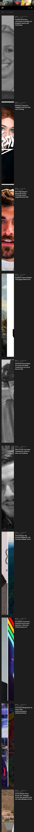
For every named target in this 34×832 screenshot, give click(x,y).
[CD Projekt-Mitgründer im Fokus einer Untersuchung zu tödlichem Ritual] (8, 745)
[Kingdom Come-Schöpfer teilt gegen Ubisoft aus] (8, 315)
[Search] (31, 8)
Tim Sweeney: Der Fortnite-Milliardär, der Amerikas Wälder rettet (23, 537)
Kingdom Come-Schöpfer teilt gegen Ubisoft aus (23, 278)
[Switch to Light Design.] (29, 8)
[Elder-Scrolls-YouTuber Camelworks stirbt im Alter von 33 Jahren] (8, 487)
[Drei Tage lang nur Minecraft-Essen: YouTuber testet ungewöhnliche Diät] (8, 229)
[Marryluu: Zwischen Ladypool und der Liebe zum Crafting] (8, 143)
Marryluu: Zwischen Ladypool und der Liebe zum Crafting (23, 107)
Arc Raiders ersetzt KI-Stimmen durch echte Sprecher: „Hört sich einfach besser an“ (22, 624)
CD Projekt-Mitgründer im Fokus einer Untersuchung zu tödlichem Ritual (23, 710)
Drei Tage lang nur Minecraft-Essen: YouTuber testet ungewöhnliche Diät (22, 194)
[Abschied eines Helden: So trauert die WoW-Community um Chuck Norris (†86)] (8, 401)
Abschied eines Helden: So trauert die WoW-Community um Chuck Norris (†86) (23, 366)
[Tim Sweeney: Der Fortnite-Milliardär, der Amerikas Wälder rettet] (8, 573)
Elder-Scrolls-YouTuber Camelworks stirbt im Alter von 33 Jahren (22, 451)
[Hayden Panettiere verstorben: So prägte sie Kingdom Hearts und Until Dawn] (8, 57)
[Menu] (3, 8)
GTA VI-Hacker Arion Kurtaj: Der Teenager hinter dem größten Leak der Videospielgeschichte (23, 796)
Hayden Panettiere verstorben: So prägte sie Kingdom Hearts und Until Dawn (23, 22)
